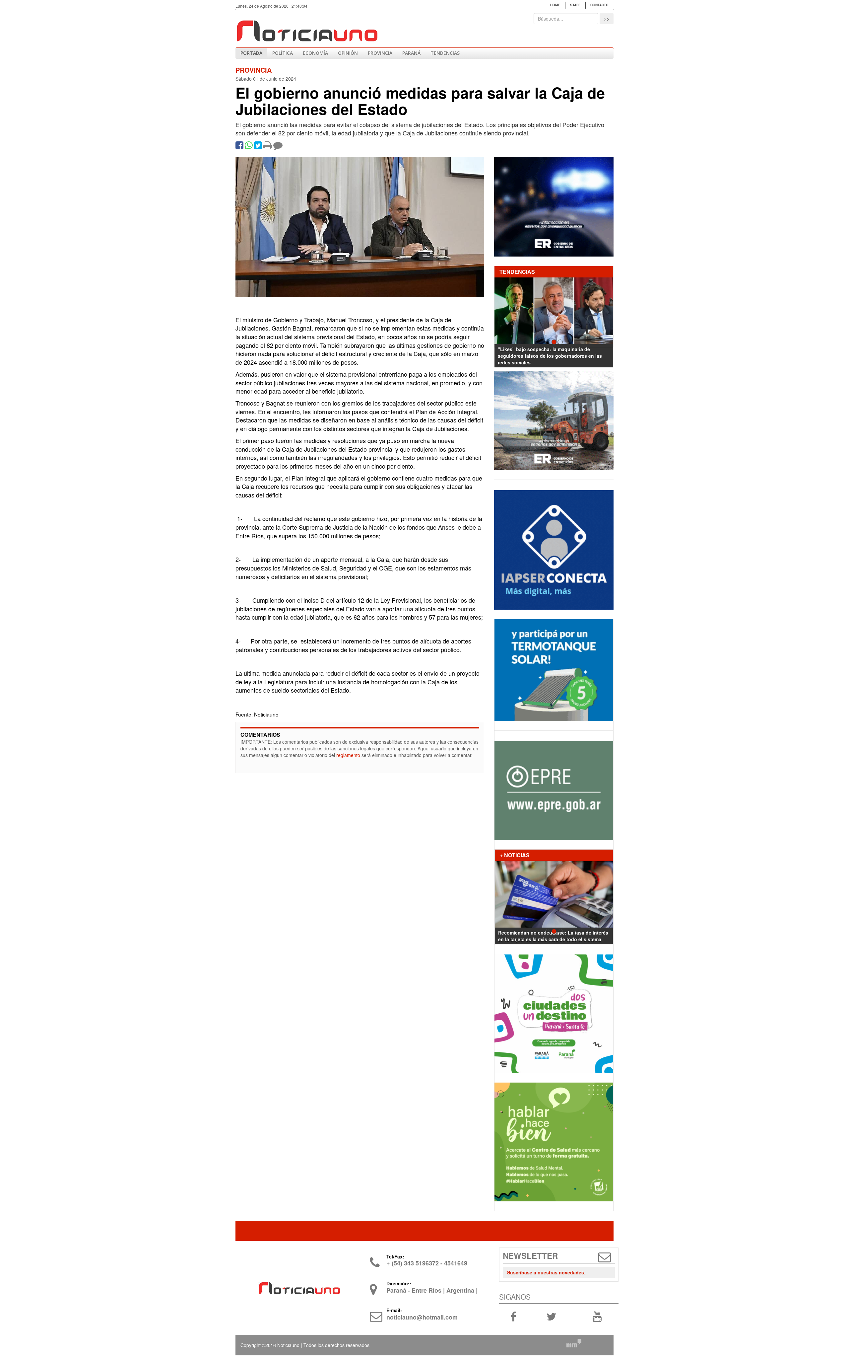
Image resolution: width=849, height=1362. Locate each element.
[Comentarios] (278, 146)
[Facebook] (239, 146)
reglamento (348, 755)
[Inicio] (306, 28)
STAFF (575, 5)
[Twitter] (258, 146)
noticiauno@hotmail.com (422, 1317)
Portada (251, 53)
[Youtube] (597, 1316)
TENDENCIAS (445, 53)
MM (574, 1343)
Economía (315, 53)
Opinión (348, 53)
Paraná (411, 53)
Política (282, 53)
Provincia (380, 53)
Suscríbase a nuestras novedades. (546, 1272)
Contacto (599, 5)
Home (555, 5)
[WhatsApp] (249, 146)
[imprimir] (267, 146)
